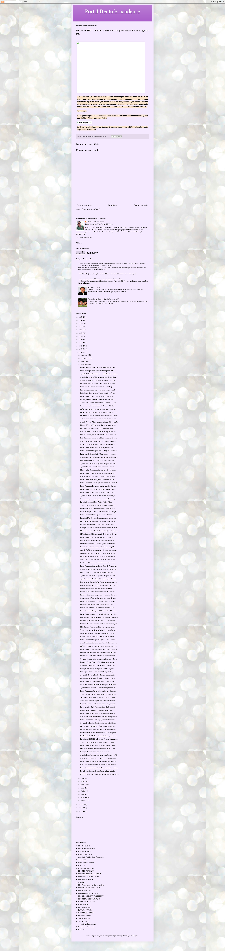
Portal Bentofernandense (96, 222)
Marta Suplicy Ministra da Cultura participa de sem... (98, 470)
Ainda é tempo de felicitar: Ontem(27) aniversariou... (98, 441)
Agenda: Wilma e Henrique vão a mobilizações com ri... (99, 374)
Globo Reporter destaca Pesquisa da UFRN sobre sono (98, 764)
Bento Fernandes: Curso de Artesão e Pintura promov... (98, 761)
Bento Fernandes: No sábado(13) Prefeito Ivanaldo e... (98, 720)
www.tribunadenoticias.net (87, 924)
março (83, 794)
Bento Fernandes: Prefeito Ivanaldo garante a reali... (97, 447)
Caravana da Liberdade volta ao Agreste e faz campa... (98, 521)
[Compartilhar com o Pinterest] (121, 136)
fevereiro (84, 797)
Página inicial (112, 205)
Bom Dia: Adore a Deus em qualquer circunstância (97, 572)
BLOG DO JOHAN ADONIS (88, 893)
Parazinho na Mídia (84, 851)
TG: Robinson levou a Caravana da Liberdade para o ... (98, 697)
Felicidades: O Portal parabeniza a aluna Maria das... (97, 608)
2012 (80, 808)
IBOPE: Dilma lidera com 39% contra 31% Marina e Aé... (99, 774)
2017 (80, 342)
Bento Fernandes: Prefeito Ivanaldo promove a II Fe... (98, 745)
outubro (83, 361)
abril (82, 791)
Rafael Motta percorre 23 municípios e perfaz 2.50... (97, 370)
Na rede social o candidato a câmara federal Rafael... (97, 771)
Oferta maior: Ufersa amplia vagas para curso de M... (98, 598)
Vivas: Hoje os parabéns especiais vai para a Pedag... (97, 742)
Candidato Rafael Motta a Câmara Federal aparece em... (98, 736)
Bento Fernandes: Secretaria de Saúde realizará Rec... (98, 489)
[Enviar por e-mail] (112, 136)
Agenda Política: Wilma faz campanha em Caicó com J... (99, 422)
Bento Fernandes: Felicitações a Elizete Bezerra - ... (97, 515)
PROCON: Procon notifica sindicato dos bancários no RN (99, 415)
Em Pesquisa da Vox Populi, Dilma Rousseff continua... (98, 652)
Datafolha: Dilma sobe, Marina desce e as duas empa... (98, 563)
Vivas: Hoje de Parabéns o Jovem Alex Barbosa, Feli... (98, 560)
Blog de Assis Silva (84, 890)
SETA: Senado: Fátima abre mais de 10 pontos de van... (99, 534)
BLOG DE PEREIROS (86, 871)
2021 (80, 330)
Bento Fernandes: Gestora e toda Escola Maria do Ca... (98, 614)
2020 (80, 333)
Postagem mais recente (84, 205)
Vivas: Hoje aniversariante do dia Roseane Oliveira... (97, 406)
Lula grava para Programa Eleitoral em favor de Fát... (98, 748)
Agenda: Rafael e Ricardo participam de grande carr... (98, 688)
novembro (84, 358)
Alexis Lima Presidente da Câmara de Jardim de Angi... (98, 403)
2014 (80, 352)
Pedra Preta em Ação (85, 854)
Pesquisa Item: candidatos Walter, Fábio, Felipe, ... (97, 502)
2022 (80, 326)
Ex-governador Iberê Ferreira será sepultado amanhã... (98, 707)
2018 (80, 339)
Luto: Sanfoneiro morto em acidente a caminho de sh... (98, 438)
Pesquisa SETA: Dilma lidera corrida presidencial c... (98, 518)
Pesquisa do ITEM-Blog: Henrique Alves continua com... (99, 739)
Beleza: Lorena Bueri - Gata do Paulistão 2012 (103, 299)
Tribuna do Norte (84, 918)
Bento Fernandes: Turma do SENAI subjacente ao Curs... (99, 768)
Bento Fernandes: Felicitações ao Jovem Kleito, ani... (98, 479)
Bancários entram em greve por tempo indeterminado (98, 390)
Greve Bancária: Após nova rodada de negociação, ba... (98, 431)
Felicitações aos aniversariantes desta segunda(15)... (97, 672)
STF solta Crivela (94, 287)
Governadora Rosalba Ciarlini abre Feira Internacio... (98, 460)
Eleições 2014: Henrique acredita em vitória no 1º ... (97, 428)
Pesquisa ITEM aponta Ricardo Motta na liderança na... (98, 732)
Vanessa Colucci (83, 921)
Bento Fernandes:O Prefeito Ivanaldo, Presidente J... (97, 681)
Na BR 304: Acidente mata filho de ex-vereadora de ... (98, 444)
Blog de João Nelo (84, 846)
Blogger (135, 936)
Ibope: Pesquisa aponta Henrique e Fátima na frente (97, 601)
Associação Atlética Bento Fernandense (91, 857)
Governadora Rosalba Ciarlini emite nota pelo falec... (98, 723)
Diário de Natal (83, 904)
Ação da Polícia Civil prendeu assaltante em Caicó (97, 633)
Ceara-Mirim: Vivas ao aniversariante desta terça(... (97, 387)
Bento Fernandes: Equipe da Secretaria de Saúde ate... (98, 473)
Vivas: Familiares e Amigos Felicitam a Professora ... (98, 694)
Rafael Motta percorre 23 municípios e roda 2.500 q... (98, 409)
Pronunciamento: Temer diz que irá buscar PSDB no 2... (99, 585)
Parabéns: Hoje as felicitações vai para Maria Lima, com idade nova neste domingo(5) (108, 274)
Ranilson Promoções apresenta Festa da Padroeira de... (98, 620)
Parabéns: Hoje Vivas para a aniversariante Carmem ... (98, 592)
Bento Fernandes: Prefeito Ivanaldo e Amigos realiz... (98, 396)
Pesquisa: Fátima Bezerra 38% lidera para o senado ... (98, 662)
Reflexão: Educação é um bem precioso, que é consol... (98, 646)
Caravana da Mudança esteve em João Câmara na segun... (99, 624)
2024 (80, 320)
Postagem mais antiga (141, 205)
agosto (83, 778)
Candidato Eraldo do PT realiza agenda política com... (98, 543)
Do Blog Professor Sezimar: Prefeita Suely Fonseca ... (98, 399)
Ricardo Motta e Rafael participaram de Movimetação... (98, 729)
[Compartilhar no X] (116, 136)
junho (83, 784)
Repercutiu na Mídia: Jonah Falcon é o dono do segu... (98, 556)
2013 (80, 805)
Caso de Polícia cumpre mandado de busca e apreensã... (98, 550)
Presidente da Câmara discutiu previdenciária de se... (97, 540)
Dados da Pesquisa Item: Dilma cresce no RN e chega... (98, 511)
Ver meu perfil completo (84, 237)
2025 (80, 317)
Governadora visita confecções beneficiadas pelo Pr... (97, 588)
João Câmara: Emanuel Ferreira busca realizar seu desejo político (101, 279)
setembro (84, 365)
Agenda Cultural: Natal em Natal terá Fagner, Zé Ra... (98, 579)
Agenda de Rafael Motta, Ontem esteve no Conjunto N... (99, 569)
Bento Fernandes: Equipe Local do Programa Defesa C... (99, 451)
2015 (80, 349)
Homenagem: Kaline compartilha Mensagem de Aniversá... (99, 617)
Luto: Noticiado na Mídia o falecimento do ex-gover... (98, 726)
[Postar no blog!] (114, 136)
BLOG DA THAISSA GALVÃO (89, 888)
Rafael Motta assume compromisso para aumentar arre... (99, 595)
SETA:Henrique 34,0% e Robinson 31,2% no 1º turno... (99, 531)
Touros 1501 (82, 860)
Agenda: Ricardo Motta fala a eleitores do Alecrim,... (98, 467)
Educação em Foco (84, 907)
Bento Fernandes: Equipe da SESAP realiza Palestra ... (98, 611)
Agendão (81, 882)
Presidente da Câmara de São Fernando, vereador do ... (98, 582)
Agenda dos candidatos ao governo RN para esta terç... (98, 380)
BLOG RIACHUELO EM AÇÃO (89, 899)
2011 (80, 811)
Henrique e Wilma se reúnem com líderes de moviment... (99, 527)
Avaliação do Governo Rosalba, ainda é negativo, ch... (98, 665)
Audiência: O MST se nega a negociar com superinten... (98, 758)
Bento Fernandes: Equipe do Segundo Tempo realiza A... (99, 640)
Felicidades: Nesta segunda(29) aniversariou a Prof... (97, 393)
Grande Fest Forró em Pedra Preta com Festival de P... (98, 476)
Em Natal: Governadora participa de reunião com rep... (98, 655)
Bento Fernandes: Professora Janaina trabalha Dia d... (98, 486)
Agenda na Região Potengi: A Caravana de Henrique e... (99, 495)
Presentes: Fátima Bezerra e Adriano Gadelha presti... (98, 524)
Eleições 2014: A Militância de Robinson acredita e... (98, 425)
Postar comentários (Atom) (91, 209)
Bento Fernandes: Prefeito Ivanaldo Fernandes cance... (98, 713)
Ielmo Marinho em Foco (86, 862)
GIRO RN (81, 865)
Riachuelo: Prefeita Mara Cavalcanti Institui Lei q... (97, 604)
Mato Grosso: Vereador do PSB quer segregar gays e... (98, 627)
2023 (80, 323)
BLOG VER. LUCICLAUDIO (88, 876)
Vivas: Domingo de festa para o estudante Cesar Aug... (98, 499)
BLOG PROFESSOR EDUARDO (89, 874)
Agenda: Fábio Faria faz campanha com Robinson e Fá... (99, 755)
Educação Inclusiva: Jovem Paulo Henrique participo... (98, 383)
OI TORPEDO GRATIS (86, 913)
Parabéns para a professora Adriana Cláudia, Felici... (97, 636)
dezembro (84, 355)
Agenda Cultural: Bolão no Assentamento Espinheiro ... (98, 643)
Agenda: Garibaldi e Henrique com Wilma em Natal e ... (99, 457)
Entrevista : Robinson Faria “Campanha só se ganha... (98, 454)
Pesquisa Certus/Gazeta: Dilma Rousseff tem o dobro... (98, 367)
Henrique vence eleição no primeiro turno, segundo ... (98, 668)
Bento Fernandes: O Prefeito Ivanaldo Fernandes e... (97, 537)
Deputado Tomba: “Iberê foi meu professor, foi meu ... (98, 678)
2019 (80, 336)
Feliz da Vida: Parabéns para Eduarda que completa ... (98, 547)
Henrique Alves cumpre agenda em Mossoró (95, 752)
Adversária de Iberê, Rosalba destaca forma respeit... (97, 675)
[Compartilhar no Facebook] (119, 136)
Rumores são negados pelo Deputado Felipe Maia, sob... (98, 435)
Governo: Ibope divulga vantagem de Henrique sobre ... (98, 659)
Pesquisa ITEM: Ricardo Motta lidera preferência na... (98, 508)
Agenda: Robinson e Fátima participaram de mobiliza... (98, 377)
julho (83, 781)
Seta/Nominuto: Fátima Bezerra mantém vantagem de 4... (99, 716)
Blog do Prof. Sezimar (85, 879)
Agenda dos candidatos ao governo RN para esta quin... (98, 463)
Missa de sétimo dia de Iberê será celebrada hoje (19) (97, 553)
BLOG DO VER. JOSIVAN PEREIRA (91, 896)
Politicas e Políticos (84, 916)
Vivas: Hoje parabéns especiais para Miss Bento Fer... (98, 505)
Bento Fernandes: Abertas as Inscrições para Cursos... (98, 691)
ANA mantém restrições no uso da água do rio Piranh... (98, 419)
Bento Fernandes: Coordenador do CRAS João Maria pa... (99, 649)
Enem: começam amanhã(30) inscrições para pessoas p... (99, 412)
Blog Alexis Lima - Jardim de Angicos (91, 885)
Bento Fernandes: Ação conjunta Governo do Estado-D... (99, 483)
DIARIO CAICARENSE (86, 902)
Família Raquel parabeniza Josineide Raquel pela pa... (98, 710)
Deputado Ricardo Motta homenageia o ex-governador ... (99, 704)
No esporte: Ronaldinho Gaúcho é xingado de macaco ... (99, 684)
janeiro (83, 801)
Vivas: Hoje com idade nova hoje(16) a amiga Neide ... (98, 630)
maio (82, 788)
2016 (80, 346)
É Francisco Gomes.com (86, 868)
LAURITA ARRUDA (85, 910)
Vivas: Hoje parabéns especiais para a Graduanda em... (98, 700)
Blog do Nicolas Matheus (86, 849)
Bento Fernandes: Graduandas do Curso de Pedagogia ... (99, 566)
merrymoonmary (116, 936)
